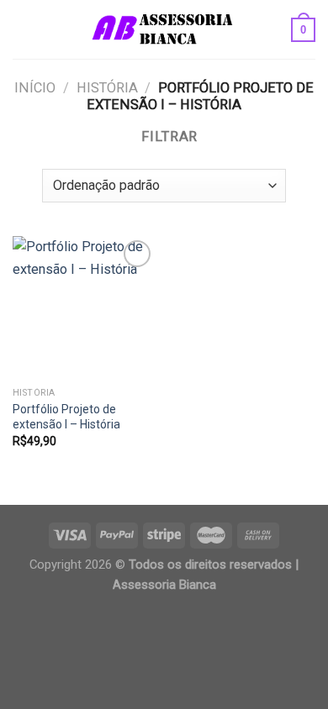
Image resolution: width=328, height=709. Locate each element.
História (107, 88)
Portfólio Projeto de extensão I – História (66, 416)
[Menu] (23, 29)
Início (35, 88)
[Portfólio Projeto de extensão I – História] (84, 307)
